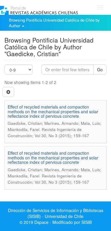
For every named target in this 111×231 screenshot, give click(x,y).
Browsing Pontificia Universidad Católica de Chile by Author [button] (54, 22)
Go (100, 69)
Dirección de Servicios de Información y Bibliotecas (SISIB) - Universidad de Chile (55, 213)
